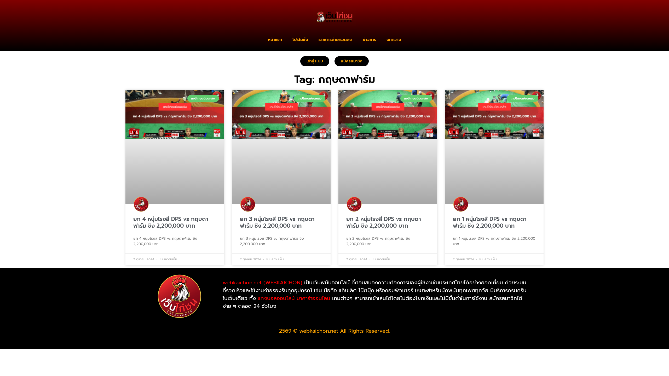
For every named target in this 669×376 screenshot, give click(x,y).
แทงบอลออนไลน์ (276, 298)
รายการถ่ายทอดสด (335, 40)
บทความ (394, 40)
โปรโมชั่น (300, 40)
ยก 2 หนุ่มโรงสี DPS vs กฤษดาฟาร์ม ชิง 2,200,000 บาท (383, 222)
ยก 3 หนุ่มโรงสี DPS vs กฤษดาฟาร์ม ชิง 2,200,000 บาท (277, 222)
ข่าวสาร (369, 40)
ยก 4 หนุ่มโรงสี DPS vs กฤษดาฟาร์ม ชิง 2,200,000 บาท (170, 222)
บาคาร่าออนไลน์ (313, 298)
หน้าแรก (275, 40)
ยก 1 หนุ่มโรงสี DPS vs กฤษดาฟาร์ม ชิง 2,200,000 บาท (490, 222)
